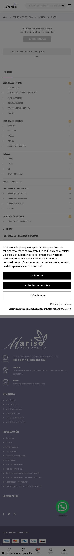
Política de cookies (60, 304)
